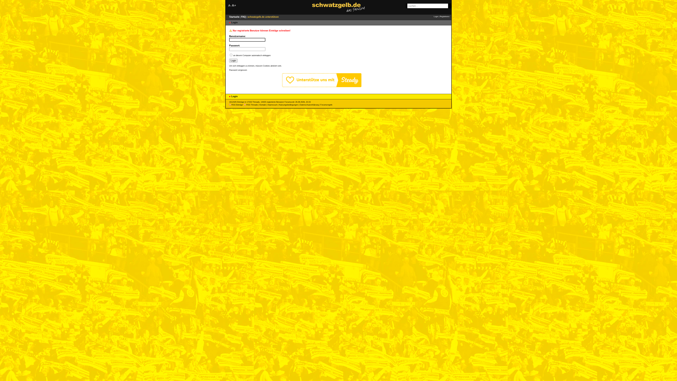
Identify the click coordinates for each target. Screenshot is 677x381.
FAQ (243, 17)
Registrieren (445, 16)
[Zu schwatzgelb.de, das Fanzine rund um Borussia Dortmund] (338, 7)
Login (436, 16)
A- (229, 5)
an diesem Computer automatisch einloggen (252, 55)
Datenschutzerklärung (309, 105)
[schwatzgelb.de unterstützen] (321, 86)
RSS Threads (252, 105)
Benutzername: (237, 36)
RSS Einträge (237, 105)
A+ (234, 5)
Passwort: (234, 45)
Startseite (234, 17)
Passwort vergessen (238, 70)
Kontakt (263, 105)
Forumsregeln (326, 105)
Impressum (272, 105)
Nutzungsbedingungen (288, 105)
